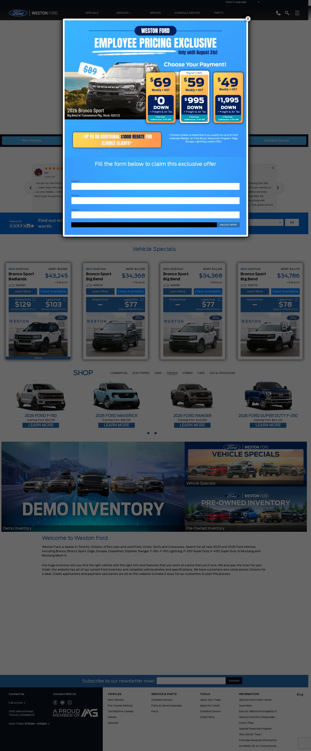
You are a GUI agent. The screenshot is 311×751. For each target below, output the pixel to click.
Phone (75, 196)
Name (75, 181)
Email (75, 210)
